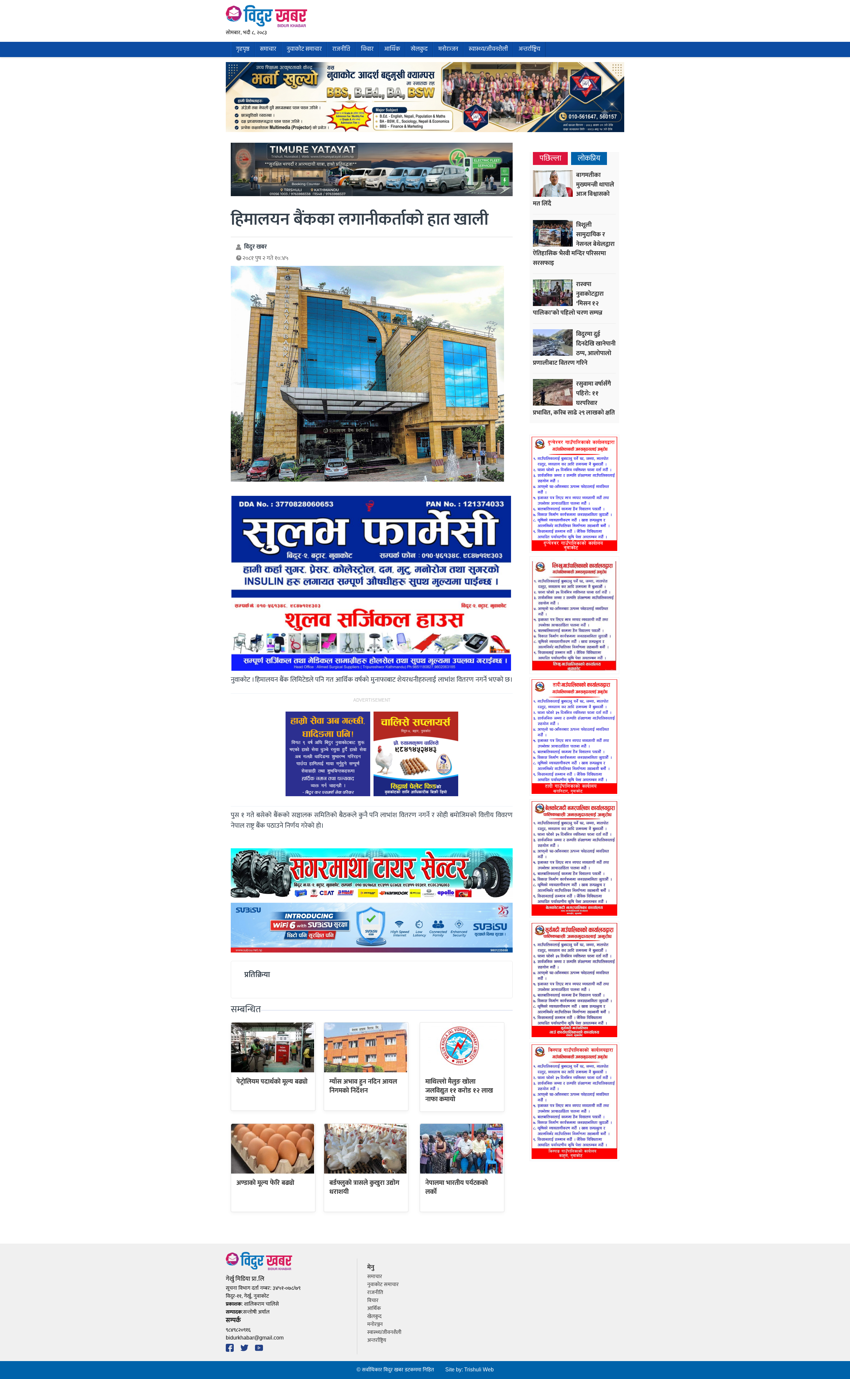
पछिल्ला (550, 158)
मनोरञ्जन (448, 49)
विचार (367, 49)
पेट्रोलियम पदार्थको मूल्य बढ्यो (271, 1081)
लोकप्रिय (589, 158)
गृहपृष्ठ (242, 49)
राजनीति (341, 49)
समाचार (268, 49)
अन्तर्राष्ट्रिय (529, 49)
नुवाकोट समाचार (304, 49)
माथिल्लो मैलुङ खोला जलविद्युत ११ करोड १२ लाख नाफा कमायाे (459, 1090)
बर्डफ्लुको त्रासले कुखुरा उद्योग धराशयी (364, 1187)
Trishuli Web (479, 1369)
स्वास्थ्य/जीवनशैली (488, 49)
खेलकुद (419, 49)
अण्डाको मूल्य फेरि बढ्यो (265, 1182)
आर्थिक (392, 49)
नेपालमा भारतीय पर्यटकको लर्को (456, 1187)
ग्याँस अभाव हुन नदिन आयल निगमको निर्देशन (363, 1086)
